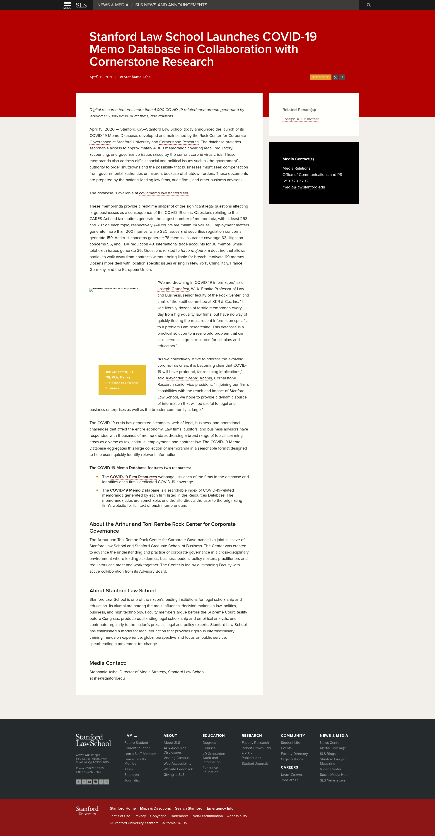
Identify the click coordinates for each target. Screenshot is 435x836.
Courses (209, 748)
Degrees (209, 742)
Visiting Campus (176, 758)
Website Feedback (178, 769)
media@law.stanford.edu (304, 187)
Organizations (292, 759)
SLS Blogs (328, 754)
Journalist (132, 780)
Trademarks (179, 816)
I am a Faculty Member (135, 761)
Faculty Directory (294, 754)
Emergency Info (220, 808)
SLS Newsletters (333, 780)
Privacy (140, 816)
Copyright (158, 816)
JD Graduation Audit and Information (214, 758)
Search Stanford (189, 808)
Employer (131, 774)
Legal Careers (292, 774)
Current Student (137, 748)
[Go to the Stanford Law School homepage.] (81, 5)
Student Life (290, 742)
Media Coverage (333, 748)
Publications (251, 758)
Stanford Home (123, 808)
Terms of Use (120, 816)
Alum (128, 769)
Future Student (136, 742)
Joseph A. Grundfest (301, 118)
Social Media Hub (334, 774)
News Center (330, 742)
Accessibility (237, 816)
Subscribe (321, 77)
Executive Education (210, 770)
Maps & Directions (155, 808)
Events (286, 748)
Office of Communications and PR (312, 174)
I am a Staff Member (140, 754)
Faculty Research (255, 742)
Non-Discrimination (208, 816)
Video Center (330, 769)
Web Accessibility (177, 763)
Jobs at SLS (290, 780)
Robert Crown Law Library (256, 750)
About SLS (172, 742)
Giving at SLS (174, 774)
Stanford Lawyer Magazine (333, 761)
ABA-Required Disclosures (175, 750)
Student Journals (255, 763)
